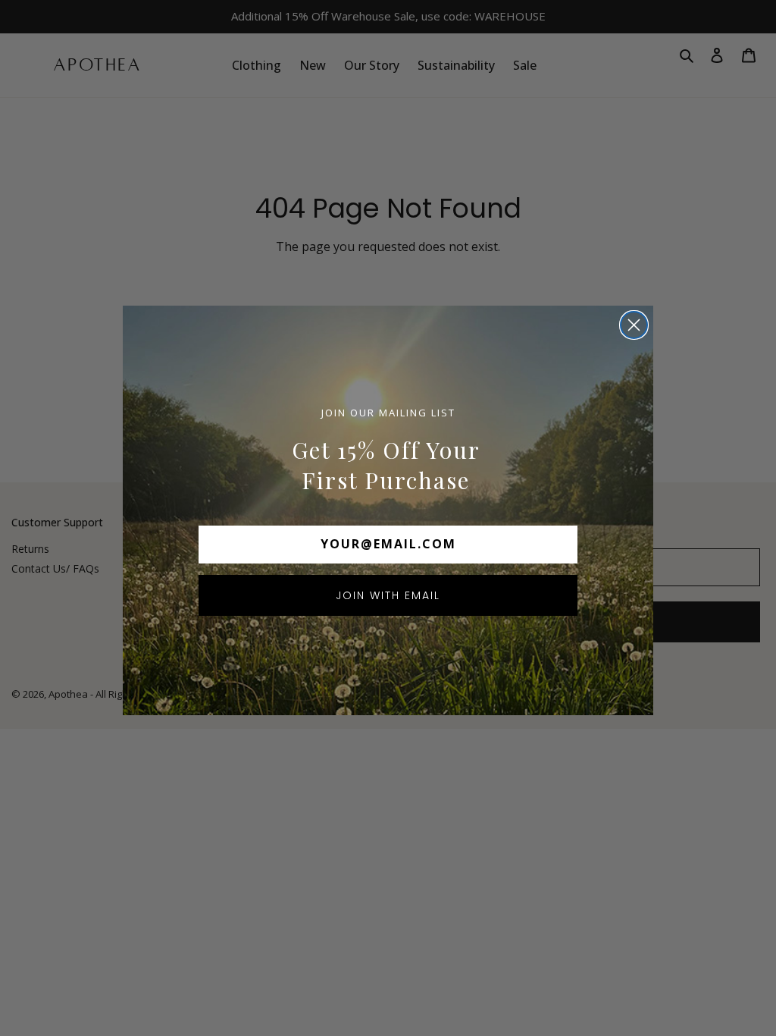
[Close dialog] (634, 325)
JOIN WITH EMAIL (388, 595)
